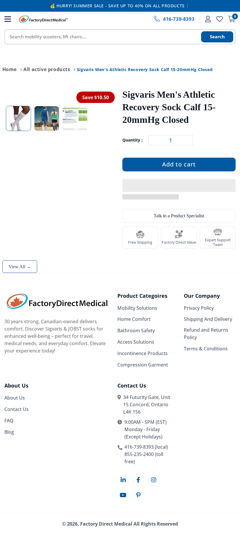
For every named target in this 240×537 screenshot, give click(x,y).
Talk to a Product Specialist (179, 215)
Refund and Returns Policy (206, 333)
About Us (14, 398)
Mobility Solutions (137, 308)
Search (217, 36)
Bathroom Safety (136, 330)
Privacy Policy (199, 308)
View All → (19, 266)
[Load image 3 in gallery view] (75, 118)
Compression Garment (142, 365)
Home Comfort (134, 319)
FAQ (8, 420)
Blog (9, 432)
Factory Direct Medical (106, 524)
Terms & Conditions (206, 348)
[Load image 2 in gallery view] (46, 118)
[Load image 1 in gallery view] (18, 118)
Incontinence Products (142, 353)
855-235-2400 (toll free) (143, 458)
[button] (179, 185)
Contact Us (16, 409)
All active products (46, 69)
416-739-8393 (178, 19)
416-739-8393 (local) (146, 447)
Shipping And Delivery (208, 319)
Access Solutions (135, 342)
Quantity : (132, 140)
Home (9, 69)
